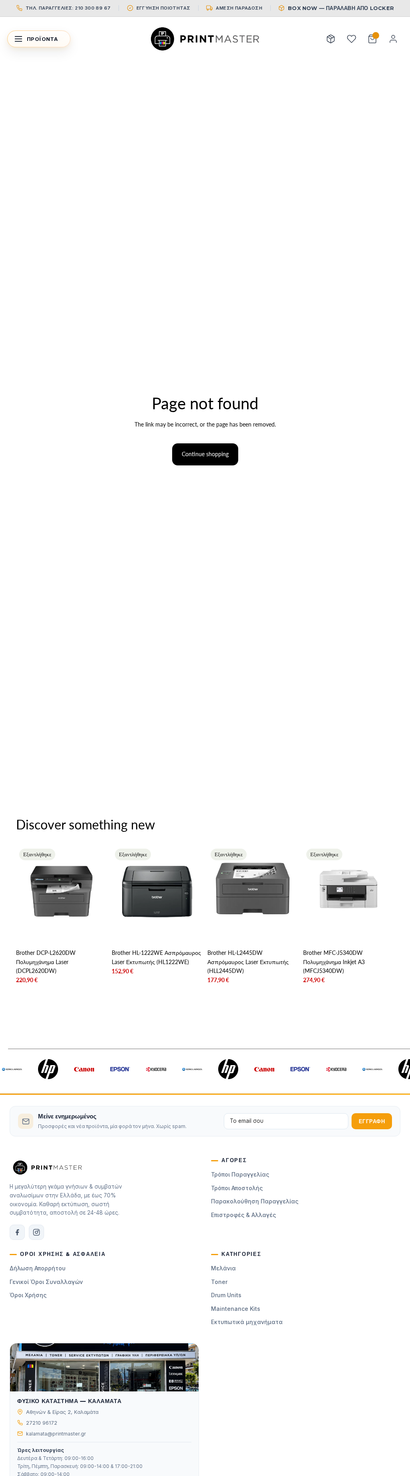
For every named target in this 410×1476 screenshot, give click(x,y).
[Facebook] (17, 1232)
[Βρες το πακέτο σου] (331, 39)
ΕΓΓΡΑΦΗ (372, 1121)
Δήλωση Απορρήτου (38, 1268)
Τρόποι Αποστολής (237, 1188)
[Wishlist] (351, 39)
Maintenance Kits (235, 1308)
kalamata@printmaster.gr (56, 1434)
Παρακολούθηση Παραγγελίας (254, 1201)
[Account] (393, 39)
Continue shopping (205, 454)
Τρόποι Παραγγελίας (240, 1174)
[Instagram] (36, 1232)
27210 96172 (41, 1423)
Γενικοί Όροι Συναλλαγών (46, 1281)
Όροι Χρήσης (28, 1295)
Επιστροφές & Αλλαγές (243, 1214)
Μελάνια (223, 1268)
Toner (219, 1281)
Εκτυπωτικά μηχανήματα (247, 1321)
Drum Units (226, 1295)
